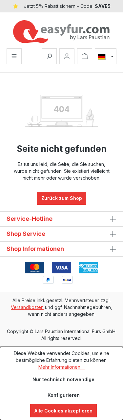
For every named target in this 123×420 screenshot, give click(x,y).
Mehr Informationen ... (61, 367)
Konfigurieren (64, 395)
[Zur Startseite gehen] (61, 31)
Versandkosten (27, 307)
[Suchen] (49, 56)
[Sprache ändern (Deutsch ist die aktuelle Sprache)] (105, 56)
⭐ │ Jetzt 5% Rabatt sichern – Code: (62, 6)
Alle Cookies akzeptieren (63, 410)
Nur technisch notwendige (63, 379)
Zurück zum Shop (61, 198)
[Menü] (14, 56)
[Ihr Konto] (67, 56)
